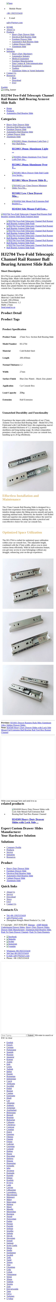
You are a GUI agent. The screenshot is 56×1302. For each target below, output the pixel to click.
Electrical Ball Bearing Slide (24, 37)
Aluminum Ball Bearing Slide (38, 930)
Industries (11, 51)
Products (10, 32)
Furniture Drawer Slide (22, 39)
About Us (11, 29)
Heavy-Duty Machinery (22, 54)
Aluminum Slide (19, 46)
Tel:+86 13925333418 (16, 915)
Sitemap (31, 925)
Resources (11, 75)
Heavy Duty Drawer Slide (23, 34)
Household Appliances (21, 66)
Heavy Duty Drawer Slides (37, 927)
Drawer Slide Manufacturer (12, 930)
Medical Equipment (20, 58)
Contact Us (11, 73)
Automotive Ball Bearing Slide (25, 42)
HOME (10, 27)
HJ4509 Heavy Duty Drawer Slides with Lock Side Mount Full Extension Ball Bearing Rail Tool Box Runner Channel (26, 730)
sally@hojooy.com (15, 22)
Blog (14, 78)
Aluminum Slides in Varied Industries (28, 71)
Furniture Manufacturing (22, 61)
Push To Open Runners (39, 932)
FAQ (14, 83)
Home (9, 108)
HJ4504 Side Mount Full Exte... (29, 208)
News (9, 899)
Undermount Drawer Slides (13, 927)
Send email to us (8, 307)
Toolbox (15, 68)
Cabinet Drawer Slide (21, 44)
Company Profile (14, 847)
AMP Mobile (42, 925)
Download (16, 80)
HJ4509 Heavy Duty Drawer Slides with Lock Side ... (28, 821)
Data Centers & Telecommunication (27, 63)
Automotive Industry (21, 56)
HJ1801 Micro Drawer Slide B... (30, 180)
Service (10, 49)
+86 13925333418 (14, 13)
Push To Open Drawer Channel (14, 932)
